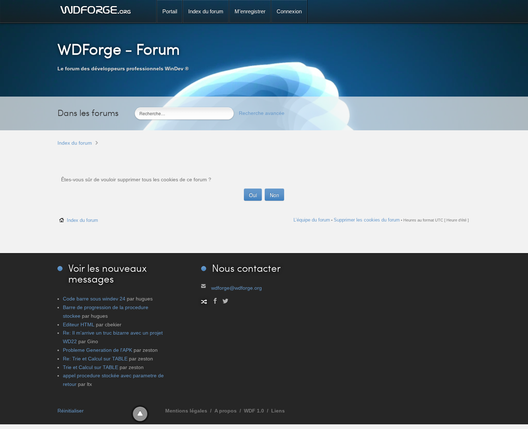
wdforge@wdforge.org (236, 288)
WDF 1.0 (254, 411)
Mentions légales (186, 411)
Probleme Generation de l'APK (97, 350)
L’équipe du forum (311, 220)
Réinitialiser (70, 411)
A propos (225, 411)
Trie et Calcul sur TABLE (90, 367)
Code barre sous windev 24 (94, 299)
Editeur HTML (78, 324)
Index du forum (74, 143)
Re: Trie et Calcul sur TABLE (95, 359)
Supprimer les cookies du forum (367, 220)
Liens (278, 411)
